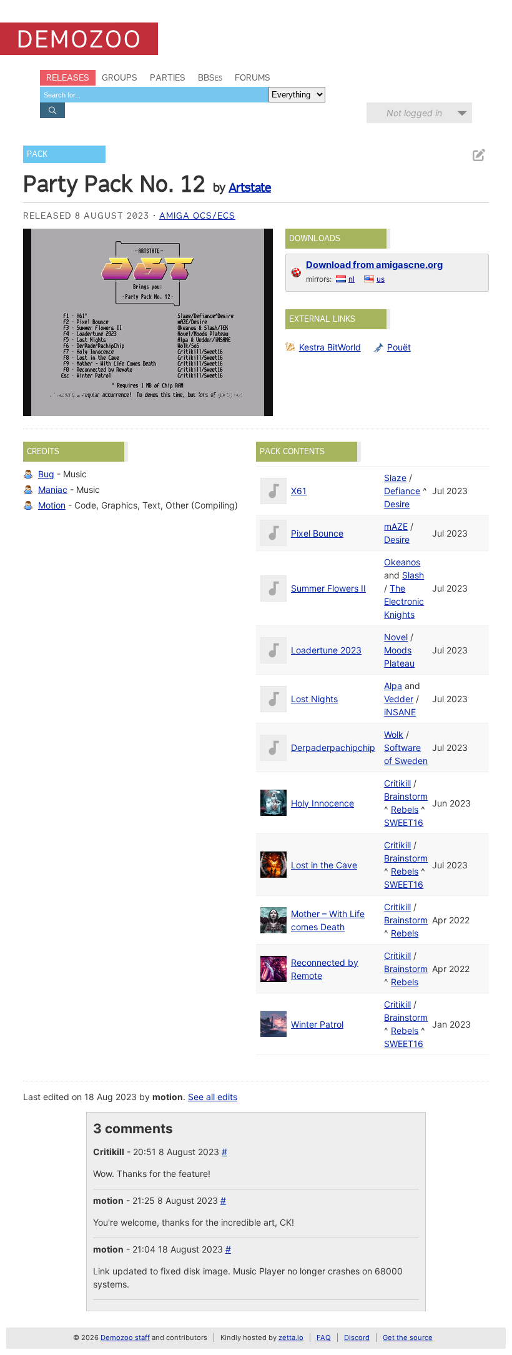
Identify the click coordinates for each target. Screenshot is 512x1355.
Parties (167, 77)
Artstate (250, 187)
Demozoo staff (125, 1337)
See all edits (212, 1096)
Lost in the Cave (324, 865)
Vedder (398, 698)
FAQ (324, 1337)
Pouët (399, 347)
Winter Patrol (317, 1024)
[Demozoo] (79, 38)
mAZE (396, 526)
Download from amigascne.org (374, 265)
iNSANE (400, 712)
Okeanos (402, 562)
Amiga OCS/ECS (197, 215)
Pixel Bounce (317, 533)
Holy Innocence (322, 803)
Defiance (402, 490)
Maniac (52, 489)
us (381, 279)
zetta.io (290, 1337)
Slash (413, 575)
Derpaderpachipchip (333, 747)
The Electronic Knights (404, 601)
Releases (67, 77)
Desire (397, 504)
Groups (119, 77)
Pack (37, 154)
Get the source (408, 1337)
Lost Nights (314, 698)
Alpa (393, 685)
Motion (52, 505)
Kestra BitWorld (330, 347)
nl (351, 279)
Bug (46, 474)
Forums (252, 77)
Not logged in (414, 112)
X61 (299, 490)
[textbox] (154, 94)
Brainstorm (406, 796)
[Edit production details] (478, 155)
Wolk (393, 734)
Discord (357, 1337)
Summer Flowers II (328, 588)
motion (167, 1096)
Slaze (395, 477)
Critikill (397, 783)
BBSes (210, 77)
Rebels (404, 809)
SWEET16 (403, 822)
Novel (396, 637)
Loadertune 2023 (326, 650)
